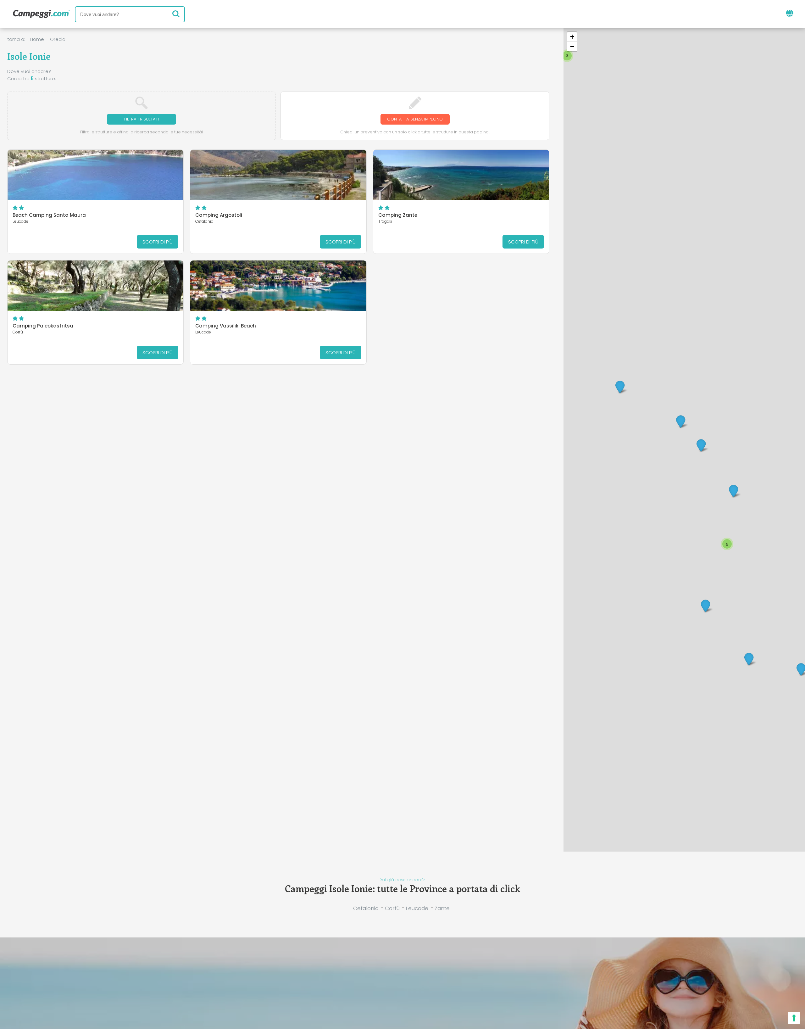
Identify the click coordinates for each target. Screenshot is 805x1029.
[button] (705, 605)
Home (37, 39)
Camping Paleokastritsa (43, 325)
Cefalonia (366, 908)
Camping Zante (397, 215)
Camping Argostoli (218, 215)
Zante (442, 908)
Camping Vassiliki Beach (225, 325)
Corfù (392, 908)
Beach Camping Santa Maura (49, 215)
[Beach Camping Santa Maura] (96, 175)
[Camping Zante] (461, 175)
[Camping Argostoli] (278, 175)
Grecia (57, 39)
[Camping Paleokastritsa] (96, 285)
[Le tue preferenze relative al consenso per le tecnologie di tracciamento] (794, 1018)
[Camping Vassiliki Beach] (278, 285)
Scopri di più (157, 241)
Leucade (417, 908)
